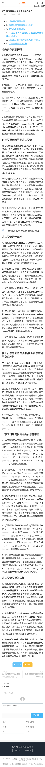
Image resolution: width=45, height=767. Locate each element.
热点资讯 (28, 750)
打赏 (29, 665)
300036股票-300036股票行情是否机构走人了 (11, 675)
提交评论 (37, 715)
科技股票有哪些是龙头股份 (21, 25)
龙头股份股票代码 (17, 21)
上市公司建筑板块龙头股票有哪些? (24, 40)
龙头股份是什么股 (17, 29)
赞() (19, 665)
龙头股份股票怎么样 (18, 44)
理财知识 (17, 750)
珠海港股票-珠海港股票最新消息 (34, 675)
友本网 (22, 3)
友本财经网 (39, 6)
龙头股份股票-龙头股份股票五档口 (17, 11)
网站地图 (22, 759)
